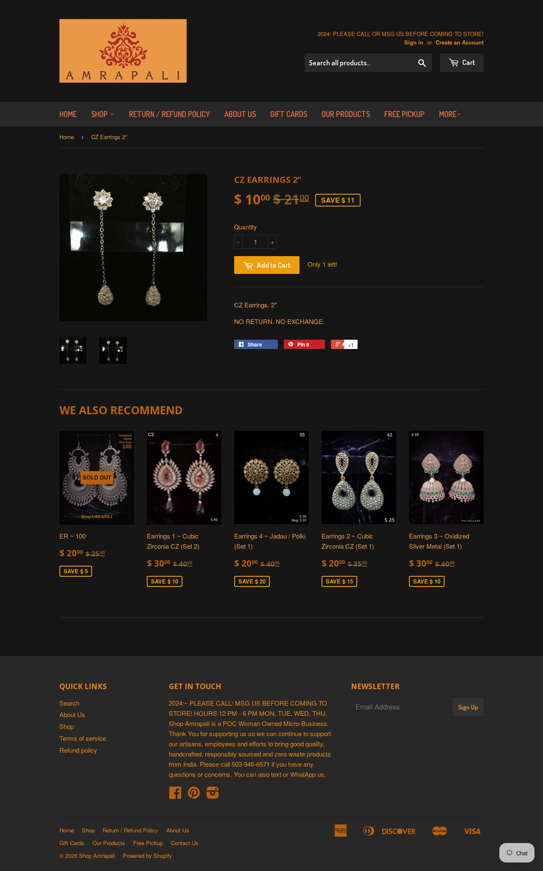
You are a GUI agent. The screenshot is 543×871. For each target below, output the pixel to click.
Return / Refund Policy (169, 114)
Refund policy (78, 749)
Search (69, 702)
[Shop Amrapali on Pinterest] (194, 794)
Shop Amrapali (97, 855)
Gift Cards (288, 114)
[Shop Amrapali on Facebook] (175, 794)
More (447, 114)
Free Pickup (404, 114)
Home (68, 114)
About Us (240, 114)
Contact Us (185, 843)
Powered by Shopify (147, 855)
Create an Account (460, 42)
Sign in (413, 42)
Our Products (346, 114)
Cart (468, 62)
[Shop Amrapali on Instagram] (212, 794)
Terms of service (82, 738)
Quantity (245, 227)
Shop (100, 114)
